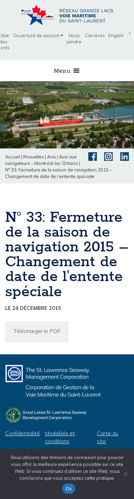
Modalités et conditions (60, 437)
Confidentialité (22, 433)
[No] (125, 473)
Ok (69, 488)
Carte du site (107, 437)
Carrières (95, 35)
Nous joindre (74, 38)
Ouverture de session (36, 35)
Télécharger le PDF (36, 331)
